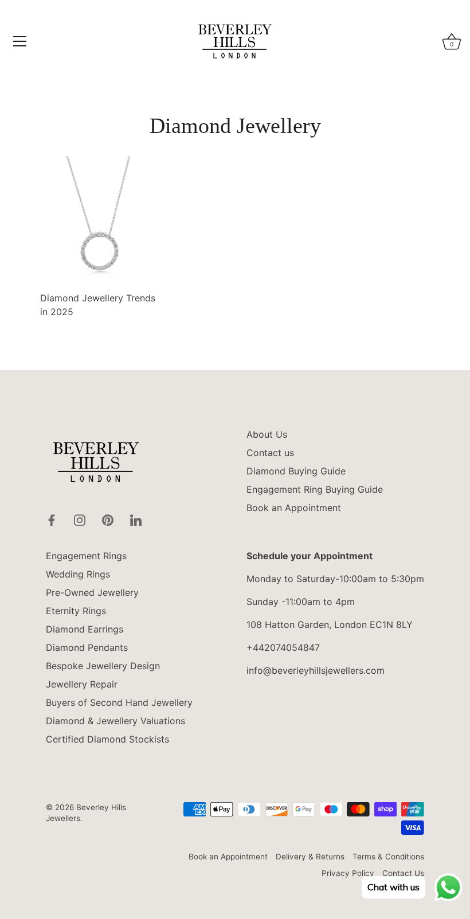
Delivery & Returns (310, 856)
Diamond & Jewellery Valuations (115, 720)
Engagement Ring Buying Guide (314, 489)
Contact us (270, 452)
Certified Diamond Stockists (107, 739)
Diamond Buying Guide (296, 471)
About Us (266, 434)
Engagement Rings (86, 555)
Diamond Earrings (84, 629)
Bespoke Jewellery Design (103, 665)
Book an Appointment (293, 507)
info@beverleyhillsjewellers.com (315, 670)
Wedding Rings (78, 574)
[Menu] (20, 41)
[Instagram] (79, 519)
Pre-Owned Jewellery (92, 592)
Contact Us (403, 873)
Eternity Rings (76, 610)
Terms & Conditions (388, 856)
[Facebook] (51, 519)
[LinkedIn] (136, 519)
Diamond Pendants (87, 647)
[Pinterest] (107, 519)
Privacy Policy (348, 873)
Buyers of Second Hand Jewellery (119, 702)
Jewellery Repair (81, 684)
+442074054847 (283, 647)
